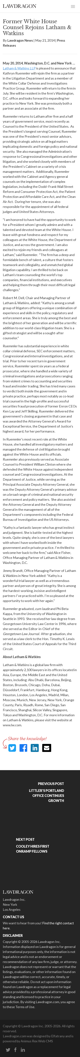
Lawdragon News (20, 40)
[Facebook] (15, 1050)
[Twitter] (8, 1050)
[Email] (46, 748)
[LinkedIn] (23, 1050)
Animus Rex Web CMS (37, 1041)
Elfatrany (58, 1036)
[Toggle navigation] (73, 6)
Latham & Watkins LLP (19, 68)
